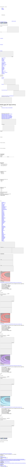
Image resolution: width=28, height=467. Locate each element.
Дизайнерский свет (10, 459)
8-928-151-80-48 (2, 453)
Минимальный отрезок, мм (3, 192)
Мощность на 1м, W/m (3, 187)
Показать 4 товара (3, 195)
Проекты (3, 9)
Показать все (2, 247)
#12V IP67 (3, 205)
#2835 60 (3, 219)
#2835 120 (3, 216)
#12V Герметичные (4, 206)
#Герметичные (3, 234)
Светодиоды (3, 73)
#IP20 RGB (3, 230)
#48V (2, 224)
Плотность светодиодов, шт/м (4, 179)
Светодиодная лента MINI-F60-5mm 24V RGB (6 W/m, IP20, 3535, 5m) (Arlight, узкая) (11, 282)
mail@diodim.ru (10, 453)
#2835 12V (3, 217)
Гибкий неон (3, 70)
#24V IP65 (3, 213)
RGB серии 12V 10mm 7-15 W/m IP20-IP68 (7, 107)
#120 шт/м (3, 202)
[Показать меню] (9, 82)
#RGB (2, 232)
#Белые (3, 233)
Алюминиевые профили (3, 63)
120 (1, 181)
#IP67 (2, 231)
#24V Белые (3, 215)
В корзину (13, 342)
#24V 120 (3, 211)
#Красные (3, 236)
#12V (2, 203)
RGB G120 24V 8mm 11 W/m (5, 114)
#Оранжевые (3, 237)
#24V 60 (3, 212)
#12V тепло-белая (4, 208)
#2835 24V (3, 218)
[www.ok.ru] (16, 447)
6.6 (1, 189)
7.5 (1, 190)
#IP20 (2, 229)
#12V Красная (3, 207)
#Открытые (3, 238)
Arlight (5, 466)
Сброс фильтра (2, 154)
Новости (3, 8)
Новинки (3, 77)
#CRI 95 (3, 228)
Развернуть (3, 124)
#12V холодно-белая (4, 209)
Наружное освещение (3, 68)
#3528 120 (3, 220)
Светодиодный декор (4, 460)
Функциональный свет (5, 459)
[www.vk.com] (5, 447)
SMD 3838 (2, 173)
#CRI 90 (3, 227)
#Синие (3, 239)
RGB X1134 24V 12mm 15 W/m (5, 118)
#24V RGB (3, 214)
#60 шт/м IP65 (3, 226)
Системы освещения (3, 67)
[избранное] (6, 310)
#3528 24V (3, 222)
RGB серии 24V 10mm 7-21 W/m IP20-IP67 (7, 116)
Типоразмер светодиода (3, 171)
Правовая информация (3, 465)
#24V (2, 210)
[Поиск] (13, 29)
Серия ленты (2, 193)
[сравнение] (6, 304)
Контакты (5, 21)
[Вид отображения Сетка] (6, 250)
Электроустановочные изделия (10, 460)
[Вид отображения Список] (17, 250)
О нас (1, 461)
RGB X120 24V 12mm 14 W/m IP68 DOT (7, 117)
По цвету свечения (2, 142)
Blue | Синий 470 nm (4, 165)
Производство (3, 461)
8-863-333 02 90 (6, 453)
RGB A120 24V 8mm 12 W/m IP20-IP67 (6, 115)
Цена (1, 259)
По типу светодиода (2, 148)
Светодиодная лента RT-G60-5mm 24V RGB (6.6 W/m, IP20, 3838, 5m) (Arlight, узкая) (10, 365)
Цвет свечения (2, 162)
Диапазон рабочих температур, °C (4, 194)
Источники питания (3, 59)
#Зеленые (3, 235)
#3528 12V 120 (3, 221)
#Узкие (3, 240)
